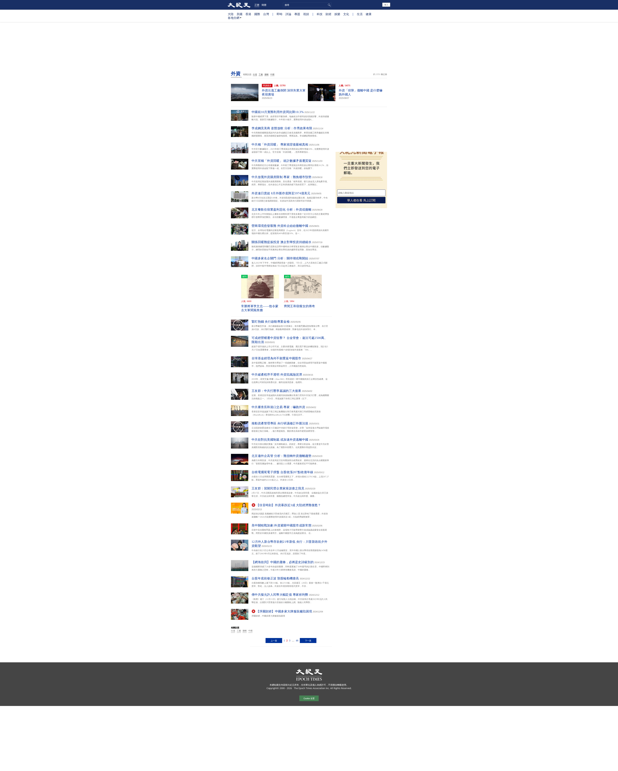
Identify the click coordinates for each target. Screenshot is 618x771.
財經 (328, 14)
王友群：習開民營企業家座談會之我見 (278, 488)
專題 (297, 14)
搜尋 (328, 5)
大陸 (231, 14)
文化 (346, 14)
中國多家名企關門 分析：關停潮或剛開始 (280, 258)
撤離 (266, 74)
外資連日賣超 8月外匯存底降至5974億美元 (281, 193)
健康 (368, 14)
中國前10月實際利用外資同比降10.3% (278, 112)
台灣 (266, 14)
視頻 (306, 14)
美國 (239, 14)
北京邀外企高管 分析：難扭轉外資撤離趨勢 (281, 456)
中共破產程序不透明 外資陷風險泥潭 (277, 374)
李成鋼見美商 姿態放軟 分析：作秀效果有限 (282, 128)
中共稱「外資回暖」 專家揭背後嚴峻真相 (280, 144)
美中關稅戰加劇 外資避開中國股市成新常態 (281, 525)
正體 (256, 4)
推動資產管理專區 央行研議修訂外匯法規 (280, 423)
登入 (386, 4)
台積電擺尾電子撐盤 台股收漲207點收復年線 (282, 472)
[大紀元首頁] (239, 5)
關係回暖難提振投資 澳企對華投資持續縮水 (281, 242)
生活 (360, 14)
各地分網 (233, 18)
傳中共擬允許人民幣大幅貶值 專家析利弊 (280, 594)
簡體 (264, 4)
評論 (288, 14)
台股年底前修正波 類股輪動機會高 (275, 578)
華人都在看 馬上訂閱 (361, 200)
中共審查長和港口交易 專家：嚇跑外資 (278, 407)
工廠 (261, 74)
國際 (257, 14)
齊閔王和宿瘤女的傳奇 (299, 306)
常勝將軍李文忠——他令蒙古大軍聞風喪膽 (259, 308)
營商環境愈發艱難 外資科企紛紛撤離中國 (280, 225)
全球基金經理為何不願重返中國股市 (276, 358)
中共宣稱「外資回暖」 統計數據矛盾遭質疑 (281, 160)
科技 (320, 14)
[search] (307, 5)
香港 (248, 14)
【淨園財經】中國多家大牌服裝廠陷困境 (284, 611)
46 (297, 640)
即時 (279, 14)
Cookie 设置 (309, 698)
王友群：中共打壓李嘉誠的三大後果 (276, 391)
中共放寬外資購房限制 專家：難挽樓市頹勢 (281, 177)
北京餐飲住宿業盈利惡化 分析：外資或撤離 (281, 209)
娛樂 (337, 14)
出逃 (255, 74)
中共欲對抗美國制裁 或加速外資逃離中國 (280, 439)
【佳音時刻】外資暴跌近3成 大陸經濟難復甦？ (288, 505)
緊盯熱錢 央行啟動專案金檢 (271, 321)
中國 (272, 74)
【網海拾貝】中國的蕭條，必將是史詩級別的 (283, 562)
